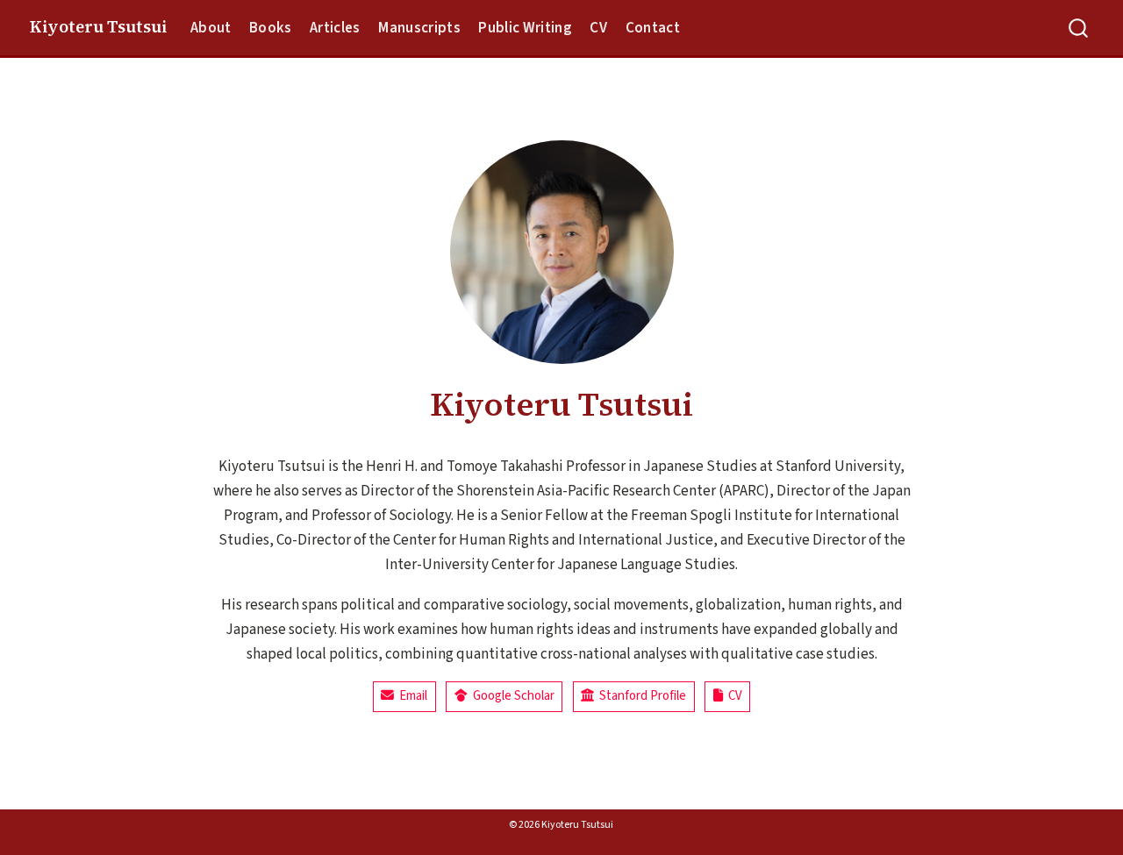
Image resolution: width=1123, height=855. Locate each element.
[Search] (1078, 28)
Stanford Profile (640, 696)
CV (732, 696)
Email (410, 696)
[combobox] (1079, 28)
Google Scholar (511, 696)
